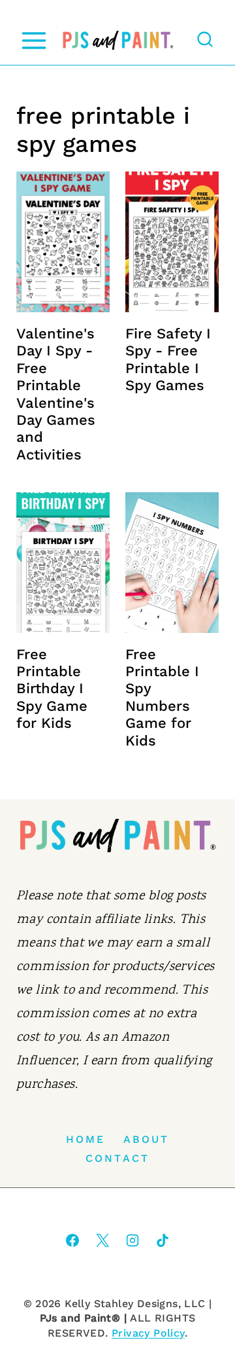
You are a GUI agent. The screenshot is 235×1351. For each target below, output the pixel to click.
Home (86, 1139)
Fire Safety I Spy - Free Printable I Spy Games (168, 359)
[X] (102, 1240)
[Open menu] (34, 40)
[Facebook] (72, 1240)
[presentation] (63, 241)
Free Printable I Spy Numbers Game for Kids (162, 697)
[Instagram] (132, 1240)
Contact (117, 1158)
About (146, 1139)
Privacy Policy (148, 1333)
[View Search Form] (205, 40)
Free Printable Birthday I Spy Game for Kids (51, 689)
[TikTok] (162, 1240)
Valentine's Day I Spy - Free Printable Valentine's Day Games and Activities (55, 394)
